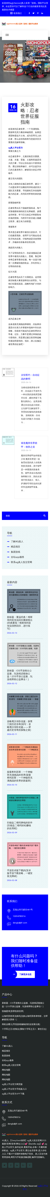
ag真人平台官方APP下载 (13, 1093)
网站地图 (6, 1069)
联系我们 (18, 13)
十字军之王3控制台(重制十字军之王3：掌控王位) (24, 1029)
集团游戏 (15, 551)
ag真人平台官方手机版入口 (14, 1089)
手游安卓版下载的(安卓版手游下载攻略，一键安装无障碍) (19, 873)
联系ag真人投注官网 (21, 562)
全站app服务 (17, 557)
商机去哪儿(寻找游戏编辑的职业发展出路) (21, 1024)
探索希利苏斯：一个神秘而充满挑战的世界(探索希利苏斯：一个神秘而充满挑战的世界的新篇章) (19, 776)
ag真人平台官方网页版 (12, 1084)
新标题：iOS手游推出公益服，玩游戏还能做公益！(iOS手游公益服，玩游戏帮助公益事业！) (19, 675)
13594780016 (19, 916)
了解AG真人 (17, 541)
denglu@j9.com (20, 922)
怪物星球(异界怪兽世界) (13, 1011)
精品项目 (15, 546)
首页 (17, 65)
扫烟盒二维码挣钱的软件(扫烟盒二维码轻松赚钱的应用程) (19, 825)
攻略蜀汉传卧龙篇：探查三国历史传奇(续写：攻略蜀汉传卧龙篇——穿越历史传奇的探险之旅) (19, 726)
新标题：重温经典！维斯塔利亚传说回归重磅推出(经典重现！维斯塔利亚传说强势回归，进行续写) (19, 623)
